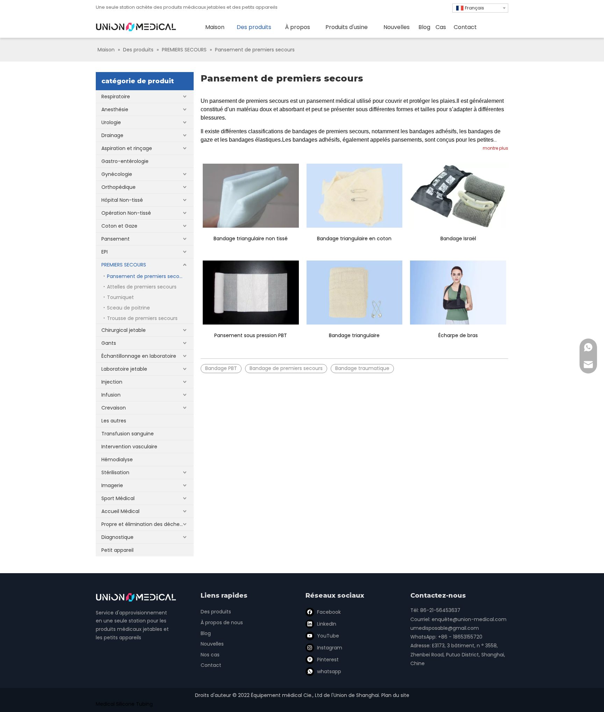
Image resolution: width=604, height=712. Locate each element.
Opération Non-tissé (126, 212)
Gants (108, 343)
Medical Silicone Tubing (124, 703)
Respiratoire (115, 96)
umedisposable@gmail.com (444, 628)
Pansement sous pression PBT (250, 335)
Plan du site (395, 695)
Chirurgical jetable (123, 330)
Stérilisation (115, 472)
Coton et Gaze (119, 225)
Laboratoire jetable (124, 368)
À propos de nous (222, 622)
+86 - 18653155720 (460, 636)
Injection (111, 381)
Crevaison (113, 407)
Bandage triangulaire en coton (354, 238)
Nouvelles (212, 643)
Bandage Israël (458, 238)
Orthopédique (118, 187)
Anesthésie (114, 109)
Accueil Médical (120, 511)
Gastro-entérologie (125, 161)
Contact (211, 665)
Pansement (115, 238)
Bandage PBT (221, 368)
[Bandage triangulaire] (355, 292)
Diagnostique (117, 537)
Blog (206, 633)
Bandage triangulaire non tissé (251, 238)
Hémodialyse (117, 459)
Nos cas (210, 654)
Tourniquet (120, 297)
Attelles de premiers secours (142, 286)
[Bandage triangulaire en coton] (355, 195)
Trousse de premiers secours (142, 318)
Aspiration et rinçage (126, 148)
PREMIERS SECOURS (123, 264)
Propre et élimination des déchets (142, 524)
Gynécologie (116, 174)
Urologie (111, 122)
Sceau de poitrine (128, 307)
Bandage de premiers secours (286, 368)
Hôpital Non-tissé (122, 200)
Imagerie (112, 485)
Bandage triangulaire (354, 335)
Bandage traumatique (362, 368)
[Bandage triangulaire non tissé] (251, 195)
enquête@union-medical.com (469, 619)
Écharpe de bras (458, 335)
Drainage (112, 135)
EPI (104, 251)
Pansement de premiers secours (147, 276)
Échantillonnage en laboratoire (138, 356)
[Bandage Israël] (458, 195)
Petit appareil (117, 550)
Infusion (111, 394)
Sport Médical (118, 498)
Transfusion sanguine (127, 433)
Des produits (216, 611)
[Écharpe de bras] (458, 292)
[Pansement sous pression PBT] (251, 292)
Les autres (113, 420)
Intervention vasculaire (129, 446)
